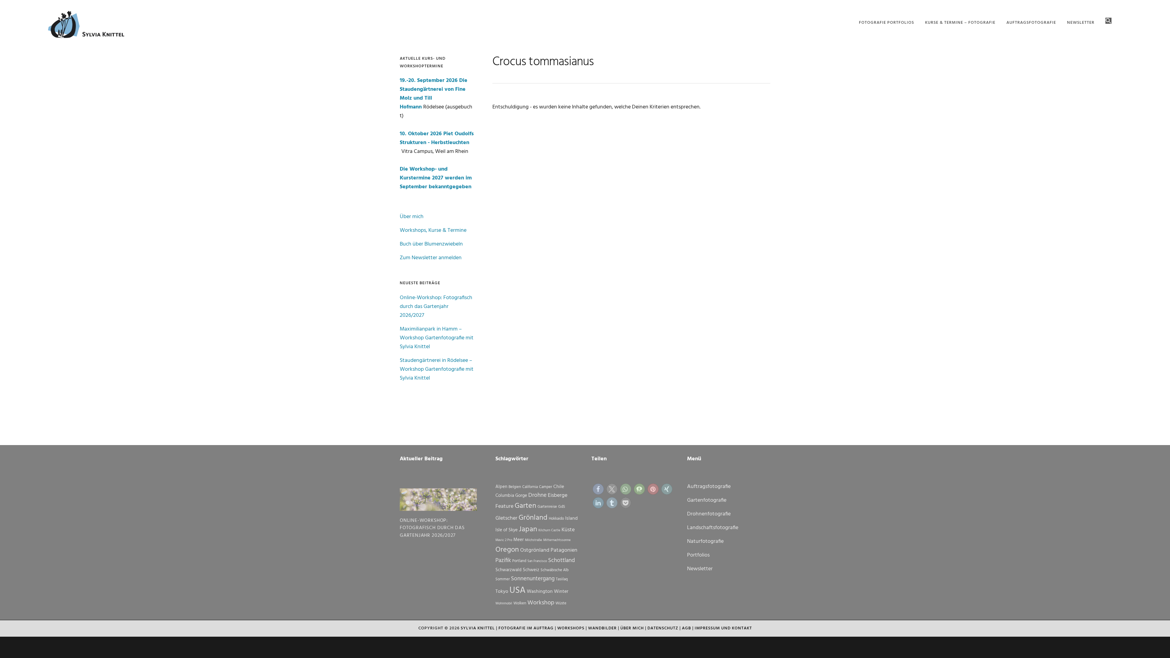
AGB (686, 628)
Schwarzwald (508, 570)
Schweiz (531, 570)
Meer (518, 539)
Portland (519, 561)
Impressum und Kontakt (723, 628)
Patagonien (564, 550)
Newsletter (700, 568)
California (530, 487)
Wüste (560, 603)
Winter (561, 592)
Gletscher (506, 518)
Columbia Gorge (511, 495)
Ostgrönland (534, 550)
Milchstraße (533, 540)
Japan (528, 529)
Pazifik (503, 560)
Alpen (501, 486)
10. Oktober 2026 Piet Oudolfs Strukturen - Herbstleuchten (437, 138)
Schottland (561, 560)
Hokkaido (556, 518)
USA (517, 590)
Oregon (507, 550)
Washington (540, 592)
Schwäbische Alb (555, 570)
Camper (545, 487)
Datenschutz (662, 628)
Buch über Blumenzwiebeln (431, 244)
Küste (568, 529)
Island (571, 518)
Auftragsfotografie (709, 486)
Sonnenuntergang (533, 578)
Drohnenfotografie (709, 514)
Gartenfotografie (706, 500)
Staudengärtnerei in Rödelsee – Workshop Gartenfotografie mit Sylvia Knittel (436, 369)
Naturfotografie (705, 541)
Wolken (519, 603)
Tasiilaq (562, 579)
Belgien (515, 487)
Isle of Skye (506, 530)
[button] (1108, 21)
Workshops (570, 628)
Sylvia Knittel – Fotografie (89, 26)
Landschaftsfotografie (712, 527)
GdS (561, 507)
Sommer (502, 579)
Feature (504, 506)
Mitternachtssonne (557, 540)
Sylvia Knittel (478, 628)
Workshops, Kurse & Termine (433, 230)
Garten (525, 506)
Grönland (533, 518)
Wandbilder (602, 628)
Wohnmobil (503, 603)
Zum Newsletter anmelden (431, 257)
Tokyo (501, 592)
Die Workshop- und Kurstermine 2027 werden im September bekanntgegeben (436, 178)
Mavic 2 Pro (503, 540)
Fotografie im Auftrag (526, 628)
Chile (558, 487)
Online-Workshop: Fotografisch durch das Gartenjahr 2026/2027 (436, 306)
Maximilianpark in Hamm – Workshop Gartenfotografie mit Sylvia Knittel (436, 338)
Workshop (540, 603)
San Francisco (537, 561)
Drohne (537, 495)
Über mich (412, 216)
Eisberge (557, 495)
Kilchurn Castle (549, 530)
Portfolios (698, 555)
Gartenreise (547, 507)
